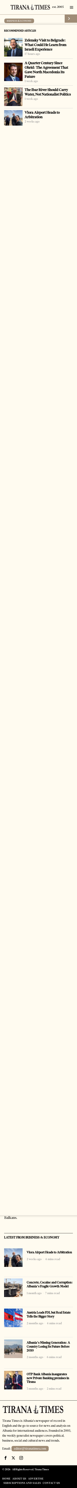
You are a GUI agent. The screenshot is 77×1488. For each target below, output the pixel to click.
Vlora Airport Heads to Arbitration (42, 114)
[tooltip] (5, 1458)
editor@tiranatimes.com (30, 1448)
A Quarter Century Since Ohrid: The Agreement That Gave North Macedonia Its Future (46, 70)
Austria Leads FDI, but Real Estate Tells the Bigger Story (49, 1314)
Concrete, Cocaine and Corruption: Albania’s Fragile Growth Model (50, 1284)
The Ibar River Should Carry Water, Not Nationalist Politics (48, 92)
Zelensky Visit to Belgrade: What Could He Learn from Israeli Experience (45, 45)
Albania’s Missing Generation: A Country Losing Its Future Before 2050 (48, 1346)
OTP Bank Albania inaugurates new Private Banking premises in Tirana (48, 1378)
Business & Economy (19, 20)
